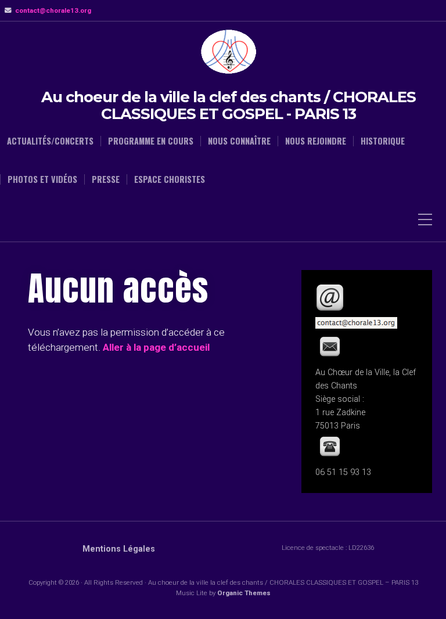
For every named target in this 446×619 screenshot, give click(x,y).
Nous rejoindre (315, 141)
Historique (383, 141)
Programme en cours (150, 141)
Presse (106, 179)
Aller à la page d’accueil (156, 347)
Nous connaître (239, 141)
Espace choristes (169, 179)
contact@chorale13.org (53, 10)
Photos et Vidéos (42, 179)
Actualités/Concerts (50, 141)
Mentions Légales (118, 549)
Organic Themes (244, 593)
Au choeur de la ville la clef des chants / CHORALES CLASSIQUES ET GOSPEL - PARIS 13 (228, 105)
